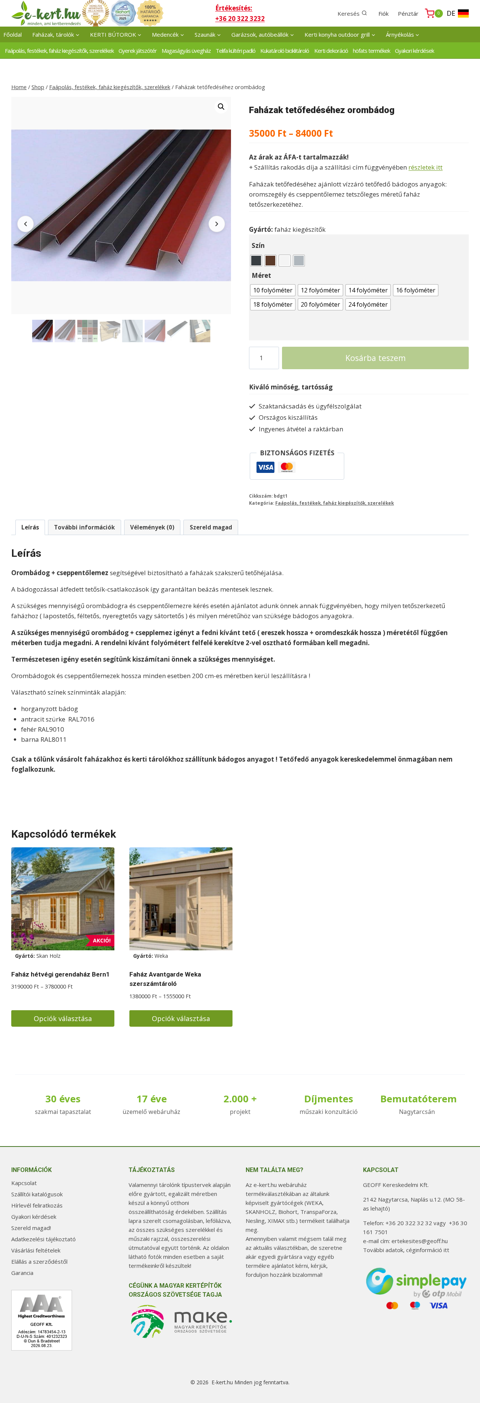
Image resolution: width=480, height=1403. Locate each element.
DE (451, 13)
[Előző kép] (25, 224)
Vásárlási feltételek (35, 1250)
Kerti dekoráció (331, 50)
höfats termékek (371, 50)
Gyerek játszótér (137, 50)
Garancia (22, 1272)
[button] (221, 106)
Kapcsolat (24, 1183)
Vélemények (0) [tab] (152, 527)
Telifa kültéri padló (235, 50)
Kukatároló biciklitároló (284, 50)
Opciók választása (63, 1018)
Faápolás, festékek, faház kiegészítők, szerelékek (59, 50)
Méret (261, 275)
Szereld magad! (31, 1228)
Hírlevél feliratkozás (37, 1205)
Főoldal (12, 34)
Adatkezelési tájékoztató (43, 1239)
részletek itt (425, 167)
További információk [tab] (84, 527)
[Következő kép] (216, 224)
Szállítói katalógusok (37, 1194)
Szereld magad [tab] (211, 527)
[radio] (256, 260)
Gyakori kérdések (414, 50)
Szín (258, 245)
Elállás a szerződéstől (39, 1261)
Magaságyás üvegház (186, 50)
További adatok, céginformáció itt (406, 1250)
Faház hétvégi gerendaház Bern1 (60, 974)
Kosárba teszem (375, 357)
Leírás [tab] (30, 527)
